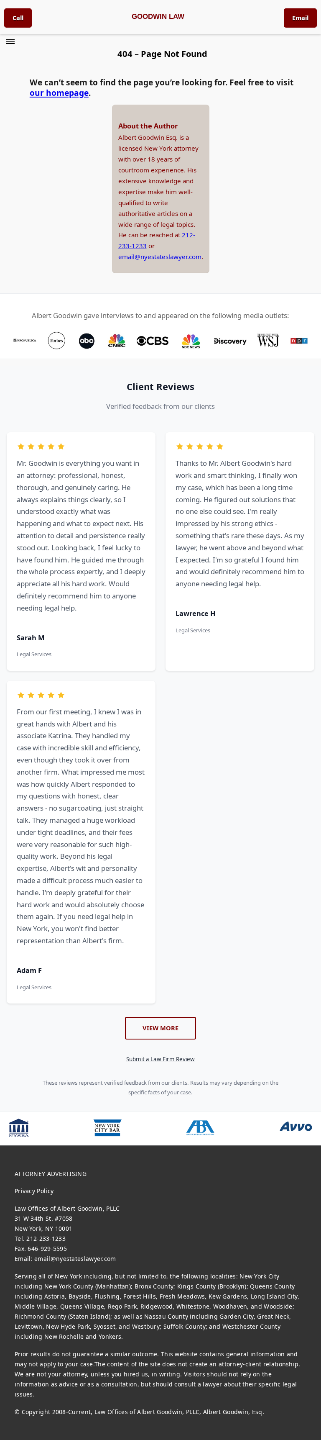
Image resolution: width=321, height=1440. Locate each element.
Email (300, 17)
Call (18, 17)
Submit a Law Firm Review (160, 1059)
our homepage (59, 92)
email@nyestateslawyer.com (159, 256)
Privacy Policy (34, 1191)
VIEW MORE (160, 1028)
